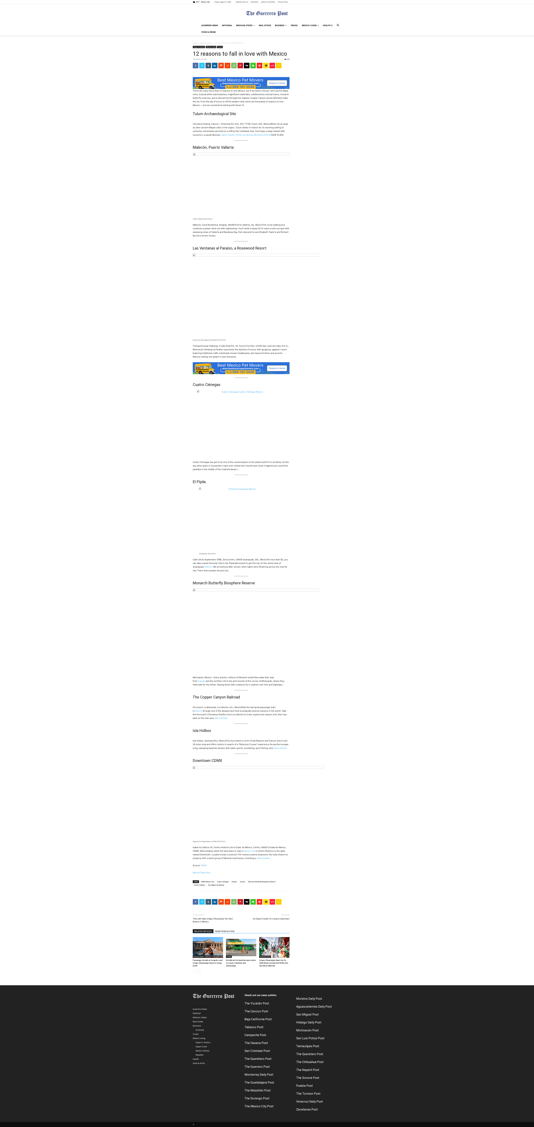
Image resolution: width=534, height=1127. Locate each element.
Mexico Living (309, 25)
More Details (221, 718)
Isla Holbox (202, 730)
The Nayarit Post (307, 1070)
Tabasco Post (253, 1027)
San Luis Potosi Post (310, 1038)
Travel (294, 25)
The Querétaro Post (257, 1059)
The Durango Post (256, 1098)
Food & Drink (208, 32)
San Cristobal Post (257, 1051)
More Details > (229, 135)
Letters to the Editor (268, 2)
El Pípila (199, 482)
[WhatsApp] (234, 65)
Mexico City (250, 851)
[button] (338, 25)
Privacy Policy (283, 2)
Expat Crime (201, 1046)
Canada (201, 681)
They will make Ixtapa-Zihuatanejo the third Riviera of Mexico (213, 920)
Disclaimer (254, 2)
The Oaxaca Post (256, 1043)
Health (327, 25)
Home (195, 43)
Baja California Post (258, 1019)
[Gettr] (272, 65)
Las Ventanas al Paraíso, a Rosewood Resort (229, 248)
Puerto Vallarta (199, 885)
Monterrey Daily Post (258, 1074)
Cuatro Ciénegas (206, 384)
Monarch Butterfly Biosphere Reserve (224, 583)
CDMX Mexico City (207, 882)
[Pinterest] (240, 65)
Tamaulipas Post (307, 1046)
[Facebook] (195, 65)
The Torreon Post (308, 1093)
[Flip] (259, 65)
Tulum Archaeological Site (214, 114)
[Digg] (246, 65)
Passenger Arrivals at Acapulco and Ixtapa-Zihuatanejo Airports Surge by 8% (207, 963)
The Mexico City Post (259, 1106)
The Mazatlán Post (257, 1090)
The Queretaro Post (309, 1054)
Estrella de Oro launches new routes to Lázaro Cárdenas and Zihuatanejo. (241, 963)
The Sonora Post (307, 1078)
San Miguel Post (307, 1014)
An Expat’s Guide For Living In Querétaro (271, 919)
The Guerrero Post (257, 1066)
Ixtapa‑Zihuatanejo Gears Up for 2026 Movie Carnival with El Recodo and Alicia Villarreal (273, 963)
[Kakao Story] (266, 65)
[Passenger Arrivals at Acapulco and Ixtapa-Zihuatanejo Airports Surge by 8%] (208, 947)
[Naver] (253, 65)
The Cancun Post (256, 1011)
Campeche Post (255, 1035)
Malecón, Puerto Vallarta (213, 147)
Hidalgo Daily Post (308, 1022)
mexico (242, 882)
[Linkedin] (214, 65)
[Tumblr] (208, 65)
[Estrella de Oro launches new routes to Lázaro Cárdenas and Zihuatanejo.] (241, 947)
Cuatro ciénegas (223, 882)
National (227, 25)
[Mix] (221, 65)
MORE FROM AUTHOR (224, 931)
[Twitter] (332, 25)
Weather (200, 1055)
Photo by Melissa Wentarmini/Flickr (253, 135)
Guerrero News (209, 25)
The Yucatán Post (256, 1003)
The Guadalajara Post (259, 1082)
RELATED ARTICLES (203, 931)
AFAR (203, 865)
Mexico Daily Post (201, 872)
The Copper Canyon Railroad (216, 697)
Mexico (208, 566)
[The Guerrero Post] (267, 13)
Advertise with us (242, 2)
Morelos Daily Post (309, 998)
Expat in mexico (206, 43)
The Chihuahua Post (310, 1062)
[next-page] (199, 971)
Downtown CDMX (207, 760)
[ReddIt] (227, 65)
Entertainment (265, 957)
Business (279, 25)
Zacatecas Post (307, 1109)
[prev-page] (194, 971)
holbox (234, 882)
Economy (200, 1030)
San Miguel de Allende (216, 885)
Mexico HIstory (202, 1050)
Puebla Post (304, 1085)
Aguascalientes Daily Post (314, 1006)
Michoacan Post (307, 1030)
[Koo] (278, 65)
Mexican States (244, 25)
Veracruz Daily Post (309, 1101)
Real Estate (265, 25)
